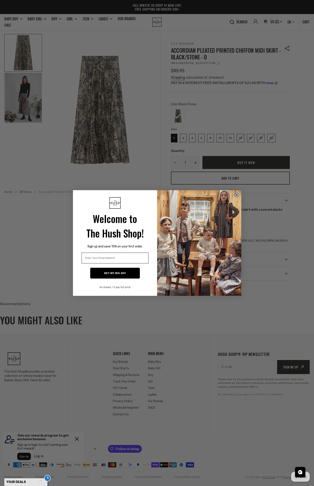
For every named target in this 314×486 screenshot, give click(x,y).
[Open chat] (300, 472)
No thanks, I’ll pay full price (115, 287)
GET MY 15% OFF (115, 273)
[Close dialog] (236, 195)
